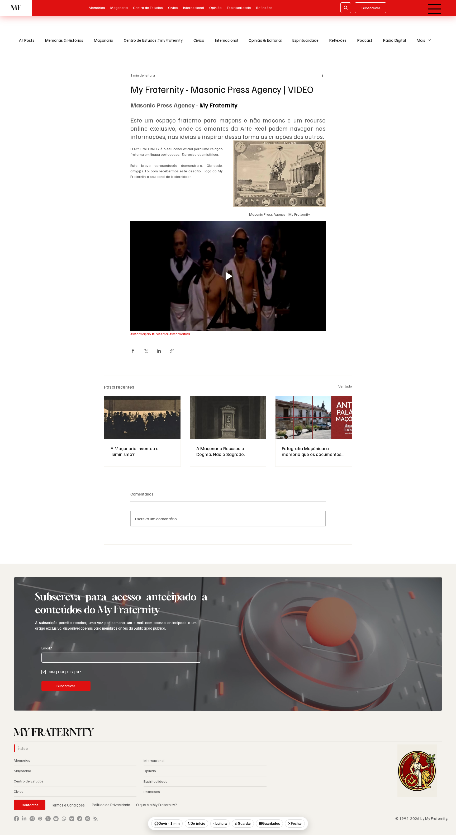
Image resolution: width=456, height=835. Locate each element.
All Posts (26, 40)
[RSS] (95, 818)
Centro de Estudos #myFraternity (153, 40)
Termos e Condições (68, 805)
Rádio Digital (394, 40)
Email (46, 648)
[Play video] (228, 276)
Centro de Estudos (29, 781)
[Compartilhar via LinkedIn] (158, 350)
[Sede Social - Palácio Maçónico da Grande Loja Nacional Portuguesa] (314, 417)
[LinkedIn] (24, 818)
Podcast (364, 40)
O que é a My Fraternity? (156, 804)
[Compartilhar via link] (171, 350)
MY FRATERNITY (54, 732)
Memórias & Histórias (64, 40)
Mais (420, 40)
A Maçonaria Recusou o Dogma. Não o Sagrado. (220, 451)
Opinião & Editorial (265, 40)
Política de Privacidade (111, 804)
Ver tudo (345, 386)
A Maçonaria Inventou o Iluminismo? (135, 451)
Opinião (150, 770)
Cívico (198, 40)
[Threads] (87, 818)
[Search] (345, 7)
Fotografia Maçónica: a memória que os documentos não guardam (311, 451)
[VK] (71, 818)
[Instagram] (32, 818)
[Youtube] (56, 818)
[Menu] (435, 9)
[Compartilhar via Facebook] (132, 350)
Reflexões (337, 40)
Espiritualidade (305, 40)
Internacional (226, 40)
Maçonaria (103, 40)
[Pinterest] (40, 818)
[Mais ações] (322, 75)
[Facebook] (16, 818)
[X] (48, 818)
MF (16, 8)
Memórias (22, 760)
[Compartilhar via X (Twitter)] (145, 350)
